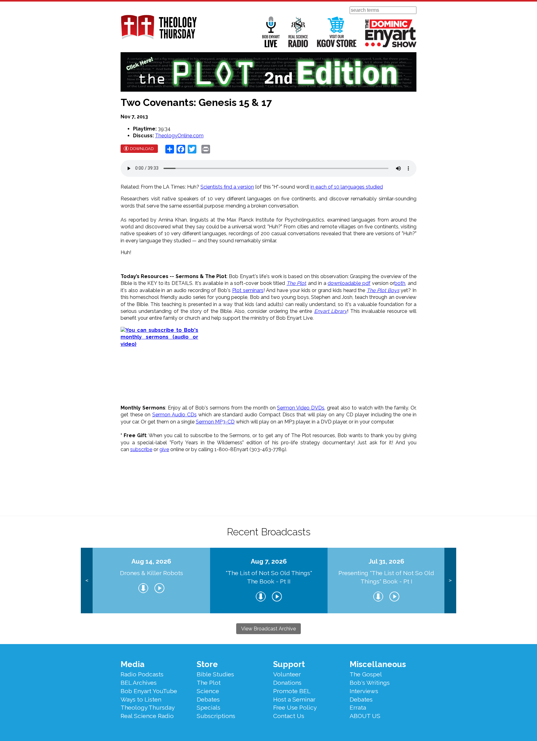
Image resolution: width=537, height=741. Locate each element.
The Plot (296, 283)
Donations (287, 682)
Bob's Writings (370, 682)
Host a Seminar (294, 699)
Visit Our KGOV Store (336, 31)
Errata (358, 707)
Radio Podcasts (142, 674)
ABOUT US (365, 715)
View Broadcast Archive (268, 629)
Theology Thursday (148, 707)
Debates (208, 699)
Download (142, 148)
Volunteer (287, 674)
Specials (208, 707)
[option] (151, 580)
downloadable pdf (349, 283)
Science (208, 691)
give (164, 449)
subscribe (141, 449)
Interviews (364, 691)
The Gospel (366, 674)
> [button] (450, 580)
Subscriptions (216, 715)
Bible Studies (215, 674)
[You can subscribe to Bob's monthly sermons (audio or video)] (268, 366)
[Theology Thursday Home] (159, 27)
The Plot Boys (383, 290)
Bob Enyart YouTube (149, 691)
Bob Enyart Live (271, 31)
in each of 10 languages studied (346, 187)
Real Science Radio (298, 31)
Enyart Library (330, 311)
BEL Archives (139, 682)
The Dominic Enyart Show (390, 33)
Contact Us (288, 715)
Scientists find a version (227, 187)
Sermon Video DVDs (300, 408)
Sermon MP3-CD (215, 422)
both (399, 283)
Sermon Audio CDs (174, 415)
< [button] (86, 580)
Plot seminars (248, 290)
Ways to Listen (141, 699)
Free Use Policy (295, 707)
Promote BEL (291, 691)
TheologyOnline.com (179, 136)
